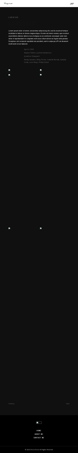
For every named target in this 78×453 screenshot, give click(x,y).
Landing (14, 17)
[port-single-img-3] (23, 70)
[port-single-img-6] (54, 303)
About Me (39, 434)
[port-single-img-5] (23, 303)
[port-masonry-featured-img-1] (54, 70)
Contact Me (39, 438)
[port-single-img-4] (23, 75)
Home (39, 431)
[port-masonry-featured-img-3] (54, 150)
